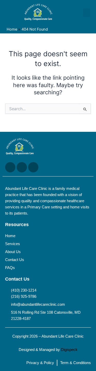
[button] (86, 12)
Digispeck (69, 350)
